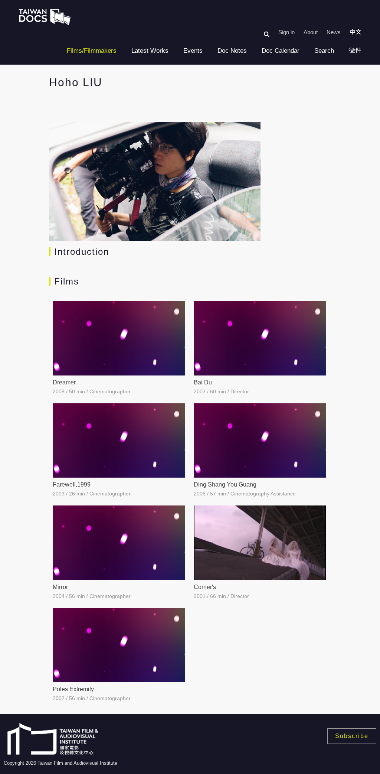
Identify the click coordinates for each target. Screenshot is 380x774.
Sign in (286, 32)
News (334, 32)
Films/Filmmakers (92, 50)
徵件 (355, 50)
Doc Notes (232, 50)
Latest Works (149, 50)
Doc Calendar (280, 50)
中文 (355, 32)
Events (193, 50)
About (311, 32)
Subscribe (351, 736)
